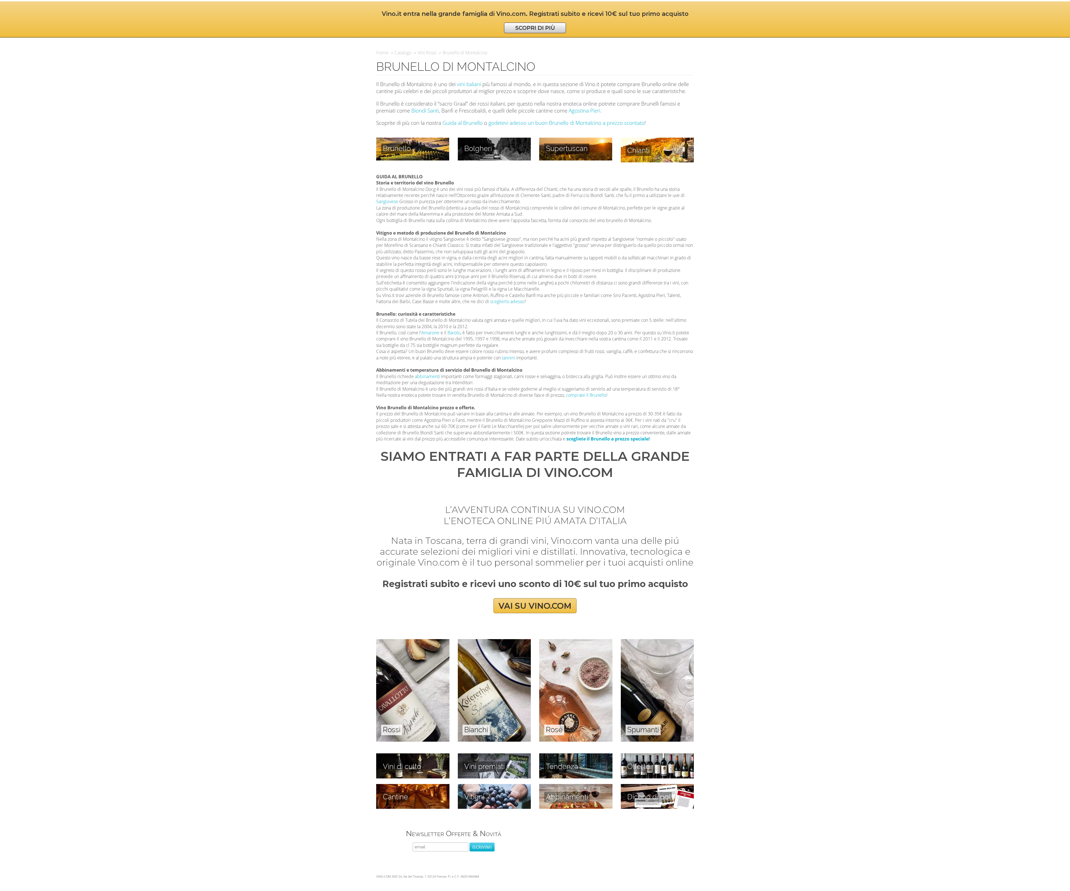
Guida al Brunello (462, 122)
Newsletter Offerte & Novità (453, 833)
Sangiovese (387, 201)
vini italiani (469, 84)
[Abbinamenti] (575, 787)
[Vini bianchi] (494, 642)
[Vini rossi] (412, 642)
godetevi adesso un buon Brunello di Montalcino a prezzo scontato (566, 122)
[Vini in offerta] (657, 756)
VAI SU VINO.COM (535, 606)
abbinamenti (427, 376)
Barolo (454, 333)
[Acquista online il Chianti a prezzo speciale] (657, 141)
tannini (508, 358)
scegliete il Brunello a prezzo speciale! (608, 439)
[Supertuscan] (575, 141)
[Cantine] (412, 787)
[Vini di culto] (412, 756)
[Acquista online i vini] (657, 787)
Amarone (430, 333)
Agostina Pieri (584, 110)
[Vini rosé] (575, 642)
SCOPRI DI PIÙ (535, 28)
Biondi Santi (425, 110)
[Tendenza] (575, 756)
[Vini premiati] (494, 756)
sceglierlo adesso (507, 301)
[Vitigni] (494, 787)
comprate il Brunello (586, 395)
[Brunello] (412, 141)
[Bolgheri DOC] (494, 141)
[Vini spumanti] (657, 642)
